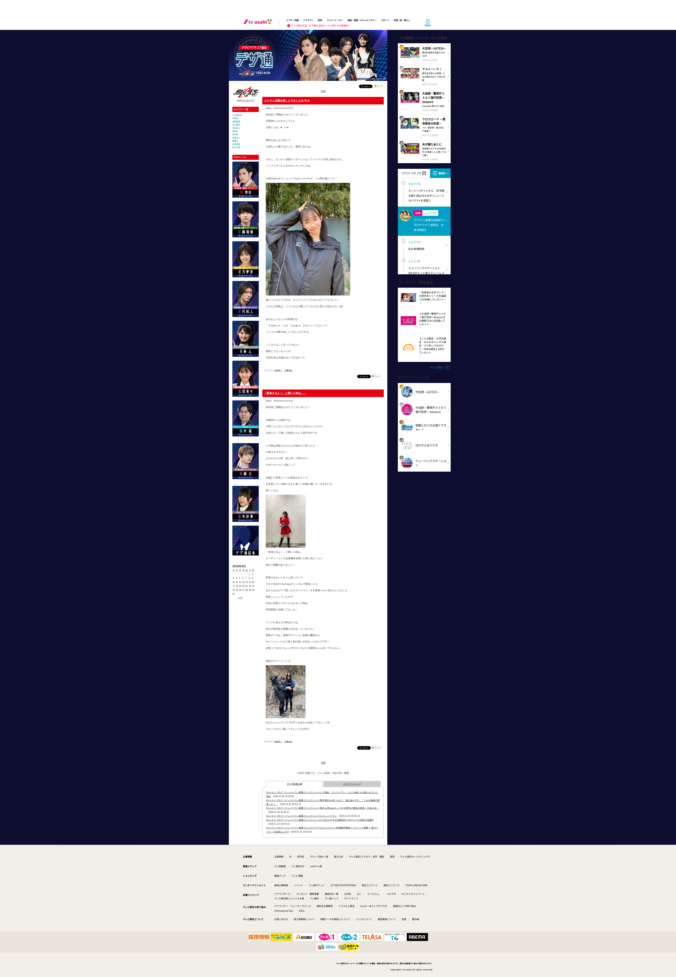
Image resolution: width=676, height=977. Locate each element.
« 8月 (240, 597)
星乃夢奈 (236, 124)
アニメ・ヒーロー (335, 20)
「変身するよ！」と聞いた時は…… (285, 393)
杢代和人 (236, 128)
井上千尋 (236, 147)
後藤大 (235, 141)
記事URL (288, 370)
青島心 (235, 131)
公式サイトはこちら (245, 100)
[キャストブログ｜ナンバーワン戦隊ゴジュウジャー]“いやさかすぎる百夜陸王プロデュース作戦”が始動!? (320, 820)
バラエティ (308, 20)
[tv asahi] (258, 23)
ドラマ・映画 (292, 20)
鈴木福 (235, 134)
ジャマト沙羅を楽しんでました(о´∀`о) (286, 100)
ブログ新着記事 (294, 784)
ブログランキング (352, 784)
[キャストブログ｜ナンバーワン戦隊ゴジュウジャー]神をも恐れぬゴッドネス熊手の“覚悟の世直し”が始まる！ (322, 808)
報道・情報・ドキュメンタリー (362, 20)
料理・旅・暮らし (402, 20)
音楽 (320, 20)
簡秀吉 (235, 118)
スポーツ (385, 20)
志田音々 (236, 137)
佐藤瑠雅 (236, 121)
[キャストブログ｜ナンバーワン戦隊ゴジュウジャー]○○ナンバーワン (301, 816)
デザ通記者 (237, 115)
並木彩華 (236, 144)
